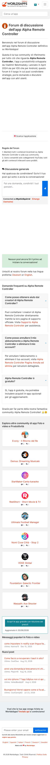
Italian (20, 742)
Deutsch (16, 274)
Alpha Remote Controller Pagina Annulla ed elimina (24, 362)
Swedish (44, 742)
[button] (36, 4)
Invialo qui (24, 711)
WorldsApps (31, 745)
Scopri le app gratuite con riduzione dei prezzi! (25, 623)
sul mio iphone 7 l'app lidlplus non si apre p (25, 679)
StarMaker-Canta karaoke (25, 481)
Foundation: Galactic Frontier (25, 583)
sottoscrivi (40, 730)
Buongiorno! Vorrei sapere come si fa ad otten (26, 689)
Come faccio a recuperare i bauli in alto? (24, 658)
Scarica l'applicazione (26, 136)
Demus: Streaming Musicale (25, 461)
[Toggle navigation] (45, 4)
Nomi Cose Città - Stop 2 (25, 542)
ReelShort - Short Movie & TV (25, 501)
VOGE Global (25, 562)
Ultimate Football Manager (25, 522)
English (28, 274)
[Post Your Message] (45, 188)
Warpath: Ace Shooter (25, 603)
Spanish (13, 742)
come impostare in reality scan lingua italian (25, 643)
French (27, 742)
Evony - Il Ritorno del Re (25, 440)
